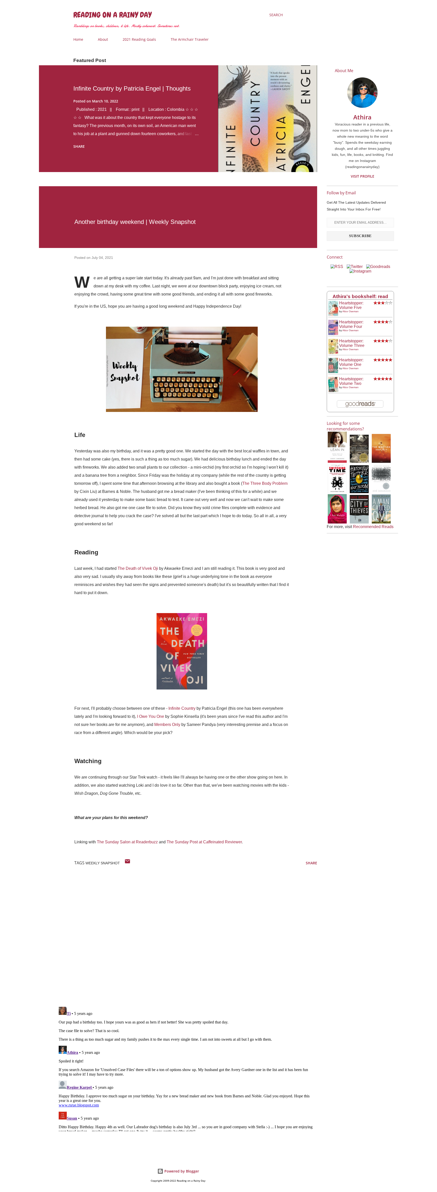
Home (78, 39)
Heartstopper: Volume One (351, 362)
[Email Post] (127, 863)
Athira (362, 117)
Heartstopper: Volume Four (351, 324)
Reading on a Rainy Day (112, 15)
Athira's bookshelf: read (360, 296)
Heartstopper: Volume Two (351, 381)
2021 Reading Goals (139, 39)
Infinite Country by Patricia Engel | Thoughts (132, 88)
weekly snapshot (102, 863)
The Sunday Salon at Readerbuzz (127, 842)
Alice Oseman (350, 311)
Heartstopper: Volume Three (351, 343)
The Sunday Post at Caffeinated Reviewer (204, 842)
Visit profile (362, 176)
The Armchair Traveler (190, 39)
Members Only (167, 724)
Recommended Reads (373, 527)
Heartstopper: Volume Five (351, 305)
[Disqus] (187, 937)
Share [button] (79, 146)
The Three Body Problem (265, 483)
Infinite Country (181, 708)
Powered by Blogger (181, 1171)
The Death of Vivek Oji (138, 568)
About (103, 39)
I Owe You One (150, 716)
